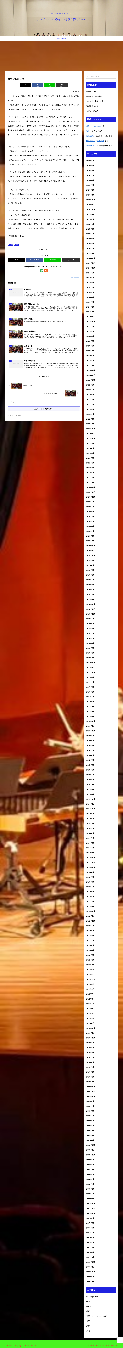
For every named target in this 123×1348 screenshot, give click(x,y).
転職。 (88, 126)
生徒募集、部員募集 (94, 96)
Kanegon (97, 126)
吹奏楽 (11, 244)
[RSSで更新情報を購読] (46, 270)
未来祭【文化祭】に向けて (96, 101)
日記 (17, 244)
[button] (62, 85)
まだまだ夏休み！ (93, 111)
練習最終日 (90, 136)
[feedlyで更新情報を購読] (41, 270)
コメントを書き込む (43, 409)
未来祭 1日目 (92, 91)
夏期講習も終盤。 (93, 106)
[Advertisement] (61, 56)
